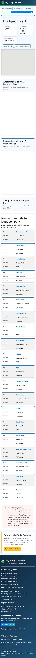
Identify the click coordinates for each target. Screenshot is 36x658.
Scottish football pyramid (9, 584)
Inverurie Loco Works (23, 449)
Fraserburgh (20, 435)
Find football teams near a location (12, 606)
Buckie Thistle (21, 327)
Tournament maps (7, 599)
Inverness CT (20, 300)
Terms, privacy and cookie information (14, 629)
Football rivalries (6, 612)
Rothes (18, 354)
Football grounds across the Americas (13, 594)
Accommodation (18, 8)
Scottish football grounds (9, 578)
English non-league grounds (10, 576)
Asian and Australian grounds (11, 596)
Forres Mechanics (22, 232)
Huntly (18, 408)
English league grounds (9, 573)
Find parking (8, 46)
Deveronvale (20, 395)
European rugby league (24, 642)
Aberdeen (19, 490)
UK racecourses (17, 639)
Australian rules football (9, 645)
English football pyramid (9, 581)
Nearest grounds (7, 8)
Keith (17, 367)
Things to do (5, 12)
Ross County (20, 286)
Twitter (12, 624)
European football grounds (10, 591)
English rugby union (7, 642)
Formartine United (22, 463)
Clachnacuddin (21, 313)
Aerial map (29, 8)
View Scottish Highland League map (22, 12)
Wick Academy (21, 340)
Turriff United (20, 422)
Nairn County (20, 259)
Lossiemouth (20, 245)
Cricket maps (5, 639)
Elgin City (19, 272)
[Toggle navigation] (32, 2)
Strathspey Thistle (22, 381)
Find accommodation (22, 46)
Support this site (12, 549)
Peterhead (19, 476)
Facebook (5, 624)
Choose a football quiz (8, 609)
